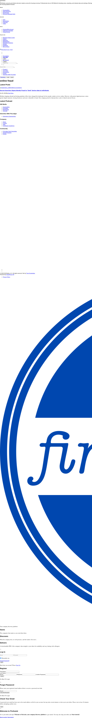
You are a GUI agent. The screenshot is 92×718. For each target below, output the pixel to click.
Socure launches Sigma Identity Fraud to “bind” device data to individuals (24, 90)
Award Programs (7, 132)
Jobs (4, 124)
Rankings (5, 45)
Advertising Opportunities (9, 116)
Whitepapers (6, 41)
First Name (3, 671)
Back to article (3, 717)
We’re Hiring (6, 46)
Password (19, 674)
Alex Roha (10, 93)
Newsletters (6, 21)
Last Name (3, 673)
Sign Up (18, 665)
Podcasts (5, 22)
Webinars (5, 40)
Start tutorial (10, 717)
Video (4, 23)
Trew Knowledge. (30, 273)
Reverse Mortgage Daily (9, 14)
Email (1, 674)
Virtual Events (6, 32)
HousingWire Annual (8, 29)
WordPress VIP (10, 274)
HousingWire (6, 10)
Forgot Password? (4, 660)
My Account (6, 60)
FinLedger (5, 108)
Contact (5, 123)
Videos (4, 39)
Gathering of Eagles (8, 30)
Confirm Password (40, 674)
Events (4, 73)
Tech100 (5, 111)
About (4, 122)
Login (4, 58)
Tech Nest (5, 70)
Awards (5, 44)
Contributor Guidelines (8, 125)
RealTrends (6, 12)
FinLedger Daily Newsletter (10, 131)
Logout (4, 61)
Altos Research (7, 11)
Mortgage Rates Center (9, 37)
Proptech (5, 69)
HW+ (4, 19)
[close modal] (0, 708)
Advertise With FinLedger (9, 74)
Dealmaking (6, 72)
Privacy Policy (6, 277)
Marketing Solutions (8, 42)
